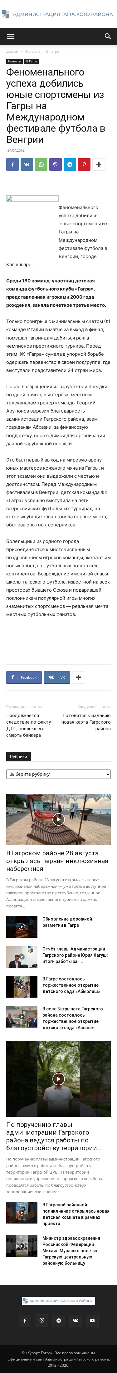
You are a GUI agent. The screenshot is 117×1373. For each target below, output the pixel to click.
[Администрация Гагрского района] (58, 14)
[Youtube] (92, 1321)
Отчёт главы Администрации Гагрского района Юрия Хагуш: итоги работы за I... (75, 955)
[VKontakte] (75, 1321)
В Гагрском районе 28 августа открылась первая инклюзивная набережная (57, 860)
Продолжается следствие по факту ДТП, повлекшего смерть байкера (28, 725)
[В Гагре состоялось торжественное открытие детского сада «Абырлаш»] (21, 987)
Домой (12, 51)
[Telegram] (70, 164)
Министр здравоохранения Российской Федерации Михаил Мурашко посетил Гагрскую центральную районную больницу (71, 1251)
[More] (98, 164)
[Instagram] (42, 1320)
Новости (32, 51)
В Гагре (52, 51)
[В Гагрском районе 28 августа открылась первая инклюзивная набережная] (58, 819)
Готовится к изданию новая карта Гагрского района (86, 722)
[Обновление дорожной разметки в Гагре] (21, 927)
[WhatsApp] (41, 164)
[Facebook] (12, 164)
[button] (11, 36)
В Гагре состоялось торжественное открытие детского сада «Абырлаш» (71, 985)
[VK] (27, 164)
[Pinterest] (84, 164)
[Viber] (55, 164)
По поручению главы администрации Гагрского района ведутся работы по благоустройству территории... (54, 1136)
